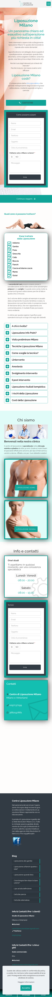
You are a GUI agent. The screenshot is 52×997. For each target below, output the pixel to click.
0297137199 (15, 705)
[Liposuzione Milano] (26, 4)
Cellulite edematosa (21, 900)
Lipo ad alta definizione (23, 889)
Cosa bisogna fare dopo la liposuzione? (26, 882)
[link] (26, 326)
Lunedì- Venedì (26, 575)
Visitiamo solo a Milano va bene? (22, 153)
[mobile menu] (48, 4)
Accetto (26, 988)
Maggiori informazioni (26, 982)
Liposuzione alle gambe (23, 861)
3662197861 (15, 712)
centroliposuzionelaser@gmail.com (25, 928)
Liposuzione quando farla (23, 875)
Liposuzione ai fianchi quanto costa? (25, 868)
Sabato (26, 587)
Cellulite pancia (20, 894)
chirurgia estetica (32, 83)
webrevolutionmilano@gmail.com (25, 965)
